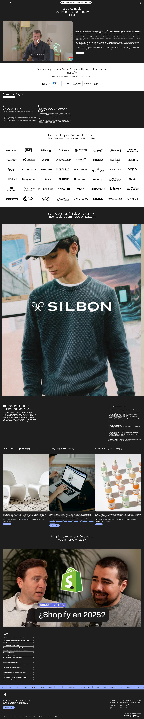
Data (111, 707)
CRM (26, 687)
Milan (138, 705)
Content (18, 687)
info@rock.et (133, 702)
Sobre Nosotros (123, 702)
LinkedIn (127, 702)
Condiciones (5, 716)
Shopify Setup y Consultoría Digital (62, 449)
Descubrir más (7, 524)
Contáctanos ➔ (80, 52)
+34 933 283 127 (134, 704)
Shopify (50, 687)
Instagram (128, 704)
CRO (42, 687)
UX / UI (58, 687)
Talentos (121, 704)
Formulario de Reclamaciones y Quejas (15, 716)
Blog (121, 705)
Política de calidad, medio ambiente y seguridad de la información (34, 716)
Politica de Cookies (50, 716)
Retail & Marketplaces (70, 687)
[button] (18, 638)
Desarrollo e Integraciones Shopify (108, 449)
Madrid (138, 704)
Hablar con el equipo (54, 525)
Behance (128, 707)
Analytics (34, 687)
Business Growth (113, 705)
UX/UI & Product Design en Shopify (16, 449)
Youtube (127, 705)
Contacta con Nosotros (8, 707)
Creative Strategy (7, 687)
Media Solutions (113, 704)
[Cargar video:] (72, 588)
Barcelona (139, 702)
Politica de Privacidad (58, 716)
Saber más (99, 524)
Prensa (121, 707)
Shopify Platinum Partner (114, 702)
